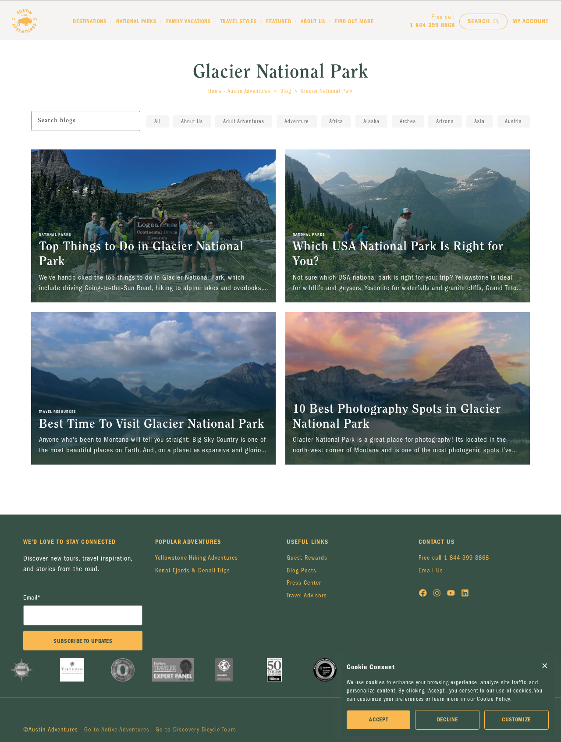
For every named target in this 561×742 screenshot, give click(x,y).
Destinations (90, 21)
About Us (313, 21)
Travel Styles (238, 21)
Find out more (354, 21)
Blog (285, 91)
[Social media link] (423, 594)
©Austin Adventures (50, 729)
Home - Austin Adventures (239, 91)
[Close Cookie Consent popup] (545, 666)
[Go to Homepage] (24, 21)
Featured (278, 21)
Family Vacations (188, 21)
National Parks (136, 21)
